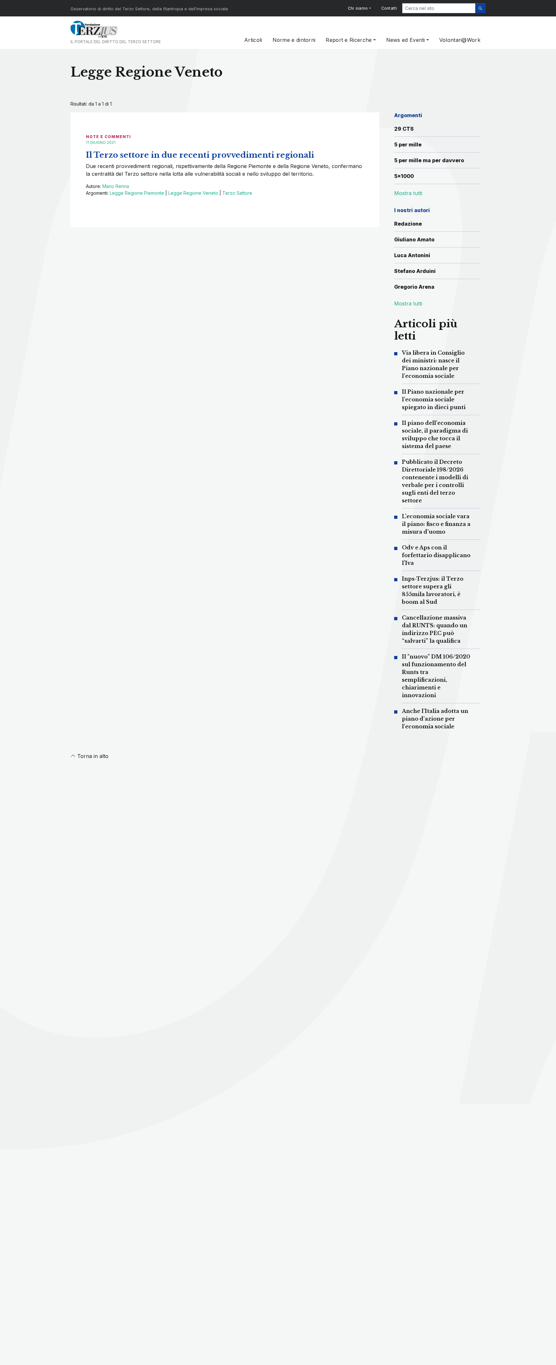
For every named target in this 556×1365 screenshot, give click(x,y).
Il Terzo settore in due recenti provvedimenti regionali (200, 155)
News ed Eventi (405, 40)
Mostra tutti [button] (408, 193)
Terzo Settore (237, 193)
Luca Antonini (412, 255)
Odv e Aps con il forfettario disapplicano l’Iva (436, 555)
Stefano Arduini (415, 271)
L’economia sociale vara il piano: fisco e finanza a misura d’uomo (436, 524)
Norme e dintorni (294, 40)
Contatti (389, 8)
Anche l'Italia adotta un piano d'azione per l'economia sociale (435, 719)
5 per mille (408, 144)
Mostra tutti (408, 303)
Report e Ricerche (349, 40)
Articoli (253, 40)
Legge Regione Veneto (193, 193)
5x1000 (404, 176)
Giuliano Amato (414, 239)
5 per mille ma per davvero (429, 160)
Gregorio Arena (414, 287)
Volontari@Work (459, 40)
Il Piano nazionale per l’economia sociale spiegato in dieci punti (434, 399)
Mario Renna (115, 186)
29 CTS (404, 129)
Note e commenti (108, 136)
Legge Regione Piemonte (137, 193)
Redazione (408, 223)
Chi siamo (358, 8)
